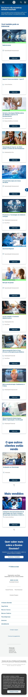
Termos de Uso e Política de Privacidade (14, 661)
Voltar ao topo (14, 566)
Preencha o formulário (14, 557)
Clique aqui (12, 647)
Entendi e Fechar (14, 691)
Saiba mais (14, 58)
